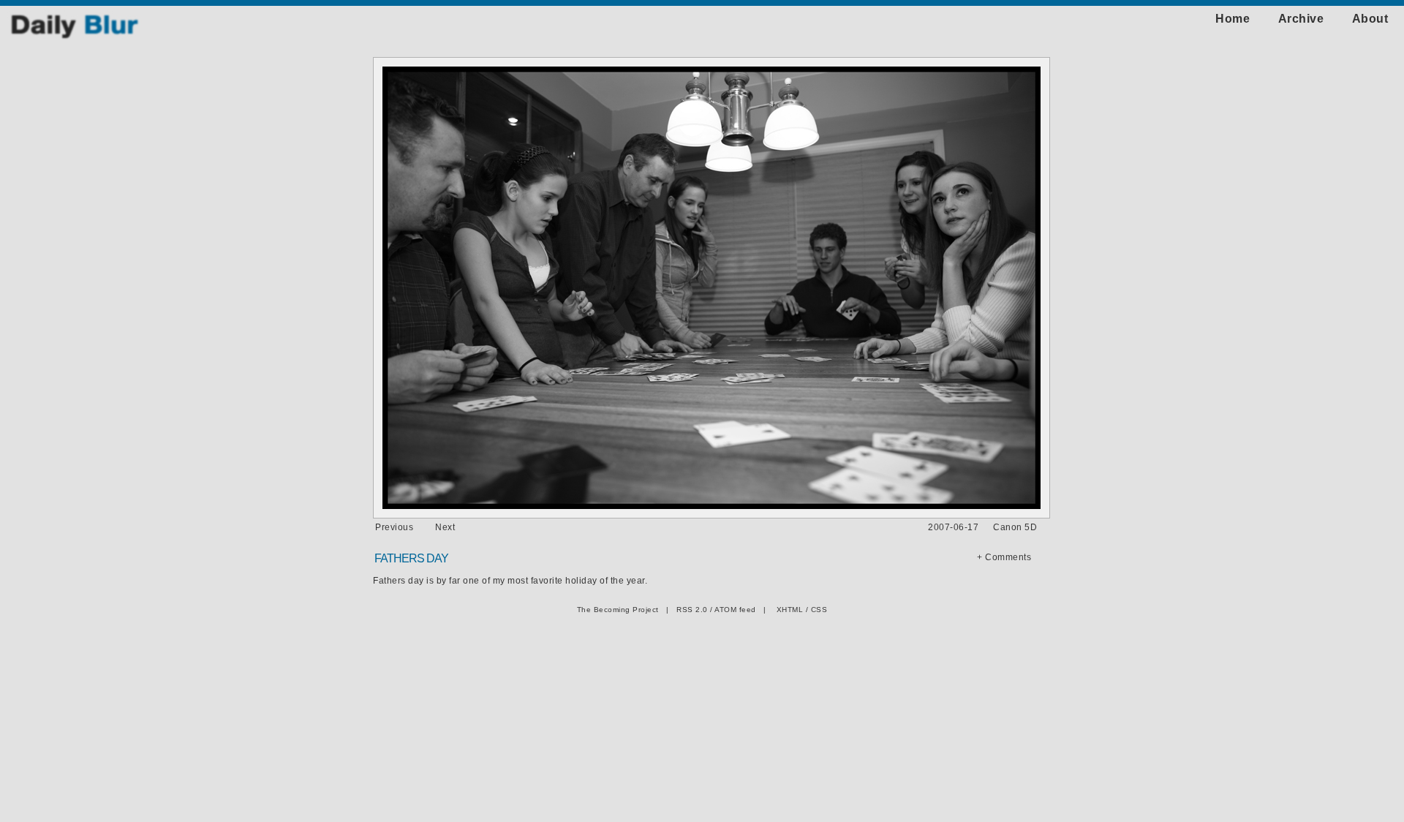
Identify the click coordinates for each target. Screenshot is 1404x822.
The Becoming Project (618, 610)
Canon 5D (1015, 527)
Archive (1301, 18)
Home (1232, 18)
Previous (394, 527)
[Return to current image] (75, 37)
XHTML (790, 610)
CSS (819, 610)
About (1370, 18)
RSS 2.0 (692, 610)
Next (445, 527)
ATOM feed (735, 610)
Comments (1008, 557)
